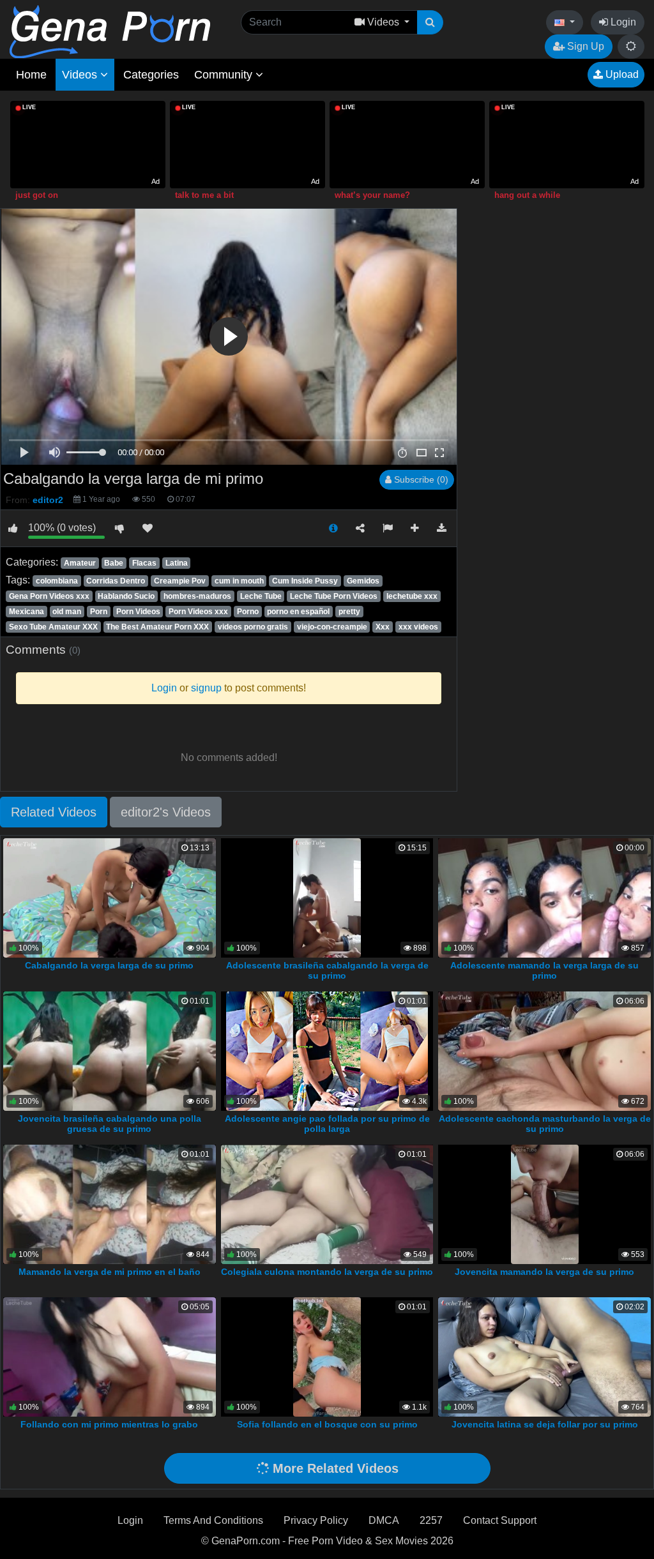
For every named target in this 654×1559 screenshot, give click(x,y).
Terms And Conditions (213, 1520)
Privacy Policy (316, 1520)
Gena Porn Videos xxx (49, 596)
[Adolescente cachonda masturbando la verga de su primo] (544, 1050)
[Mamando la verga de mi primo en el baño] (109, 1203)
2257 (431, 1520)
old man (66, 611)
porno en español (298, 611)
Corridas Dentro (115, 580)
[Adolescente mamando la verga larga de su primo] (544, 897)
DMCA (384, 1520)
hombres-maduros (197, 596)
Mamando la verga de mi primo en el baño (110, 1272)
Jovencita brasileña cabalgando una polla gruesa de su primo (109, 1123)
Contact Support (499, 1520)
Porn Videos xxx (198, 611)
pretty (349, 611)
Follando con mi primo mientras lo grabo (109, 1424)
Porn (98, 611)
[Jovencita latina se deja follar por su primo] (544, 1356)
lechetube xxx (411, 596)
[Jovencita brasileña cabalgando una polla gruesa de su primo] (109, 1050)
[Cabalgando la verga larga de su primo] (109, 897)
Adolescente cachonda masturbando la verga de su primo (545, 1123)
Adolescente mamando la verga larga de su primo (544, 970)
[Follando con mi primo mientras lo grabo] (109, 1356)
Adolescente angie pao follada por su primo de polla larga (327, 1123)
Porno (248, 611)
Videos (81, 74)
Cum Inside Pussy (305, 580)
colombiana (57, 580)
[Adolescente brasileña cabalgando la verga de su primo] (326, 897)
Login (622, 22)
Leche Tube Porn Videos (333, 596)
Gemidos (363, 580)
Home (31, 74)
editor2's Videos (166, 812)
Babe (113, 563)
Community (224, 74)
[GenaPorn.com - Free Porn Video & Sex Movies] (110, 31)
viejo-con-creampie (332, 626)
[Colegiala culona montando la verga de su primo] (327, 1203)
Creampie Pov (180, 580)
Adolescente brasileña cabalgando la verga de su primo (327, 970)
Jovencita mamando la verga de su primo (544, 1272)
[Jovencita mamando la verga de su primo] (545, 1203)
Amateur (80, 563)
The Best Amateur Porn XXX (157, 626)
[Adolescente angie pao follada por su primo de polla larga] (327, 1050)
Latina (176, 563)
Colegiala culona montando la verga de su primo (327, 1272)
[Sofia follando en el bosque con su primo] (326, 1356)
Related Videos (53, 812)
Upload (621, 74)
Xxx (383, 626)
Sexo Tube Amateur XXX (53, 626)
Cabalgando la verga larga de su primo (109, 965)
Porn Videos (138, 611)
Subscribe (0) (420, 479)
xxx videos (418, 626)
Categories (151, 74)
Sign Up (584, 46)
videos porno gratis (253, 626)
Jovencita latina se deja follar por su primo (545, 1424)
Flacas (144, 563)
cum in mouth (239, 580)
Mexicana (26, 611)
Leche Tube (261, 596)
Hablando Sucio (126, 596)
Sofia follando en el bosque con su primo (327, 1424)
